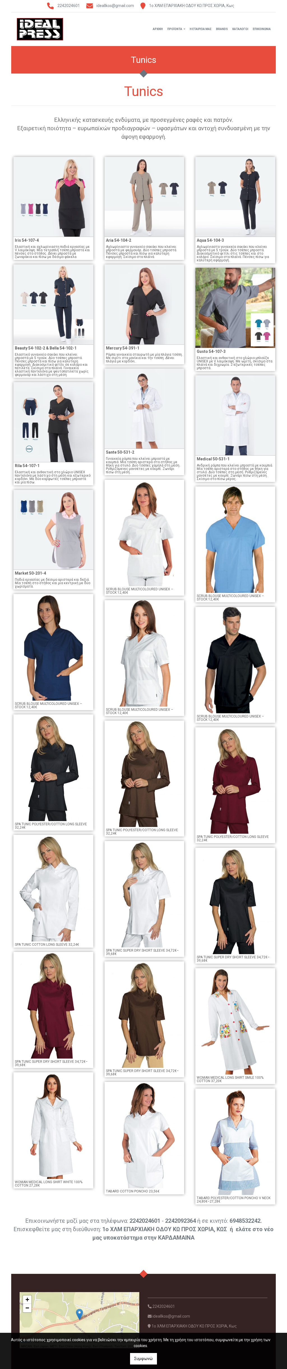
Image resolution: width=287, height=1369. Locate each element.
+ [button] (27, 1299)
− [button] (27, 1307)
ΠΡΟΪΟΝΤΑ (175, 29)
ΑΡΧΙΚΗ (158, 29)
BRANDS (222, 29)
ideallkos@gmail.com (115, 5)
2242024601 (68, 5)
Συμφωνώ (143, 1358)
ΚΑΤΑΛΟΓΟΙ (240, 29)
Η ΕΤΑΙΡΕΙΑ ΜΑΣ (201, 29)
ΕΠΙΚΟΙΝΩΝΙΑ (262, 29)
